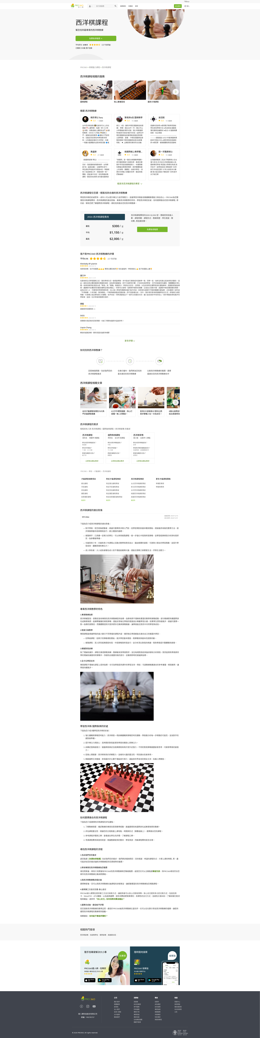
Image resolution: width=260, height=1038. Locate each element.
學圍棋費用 (160, 487)
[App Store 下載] (89, 982)
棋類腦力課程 (94, 67)
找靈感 (130, 6)
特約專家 (157, 1017)
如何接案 (157, 1007)
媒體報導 (117, 1004)
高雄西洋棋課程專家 (138, 497)
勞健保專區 (158, 1019)
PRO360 (83, 67)
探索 (136, 6)
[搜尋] (115, 6)
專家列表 (156, 871)
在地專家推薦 (138, 1019)
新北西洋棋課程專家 (138, 487)
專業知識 (136, 1014)
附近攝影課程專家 (112, 493)
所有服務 (136, 1009)
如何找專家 (137, 1004)
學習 (90, 471)
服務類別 (123, 6)
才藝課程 (97, 471)
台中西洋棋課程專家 (138, 490)
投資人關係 (117, 1012)
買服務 (136, 1002)
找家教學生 (94, 935)
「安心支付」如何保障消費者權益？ (110, 899)
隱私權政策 (178, 1007)
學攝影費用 (160, 483)
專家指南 (157, 1009)
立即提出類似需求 (91, 461)
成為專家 (178, 6)
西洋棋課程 (106, 67)
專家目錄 (136, 1017)
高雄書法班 (112, 935)
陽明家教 (103, 935)
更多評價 (129, 340)
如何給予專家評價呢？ (98, 916)
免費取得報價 (94, 38)
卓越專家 (157, 1014)
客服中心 (177, 1002)
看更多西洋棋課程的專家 (128, 183)
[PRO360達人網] (81, 1007)
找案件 (157, 1002)
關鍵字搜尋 (137, 1022)
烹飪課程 (84, 487)
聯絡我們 (117, 1017)
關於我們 (117, 1002)
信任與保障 (178, 1009)
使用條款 (177, 1004)
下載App (186, 1)
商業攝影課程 (86, 497)
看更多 (83, 500)
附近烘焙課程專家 (112, 490)
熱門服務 (136, 1007)
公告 (175, 1012)
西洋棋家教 (84, 935)
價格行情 (136, 1012)
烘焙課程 (84, 490)
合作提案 (117, 1014)
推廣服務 (157, 1012)
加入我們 (117, 1009)
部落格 (116, 1007)
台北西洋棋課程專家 (138, 483)
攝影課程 (84, 493)
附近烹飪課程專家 (112, 487)
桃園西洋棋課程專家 (138, 493)
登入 (188, 6)
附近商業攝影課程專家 (114, 497)
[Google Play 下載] (104, 982)
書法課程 (84, 483)
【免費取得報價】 (95, 859)
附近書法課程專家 (112, 483)
